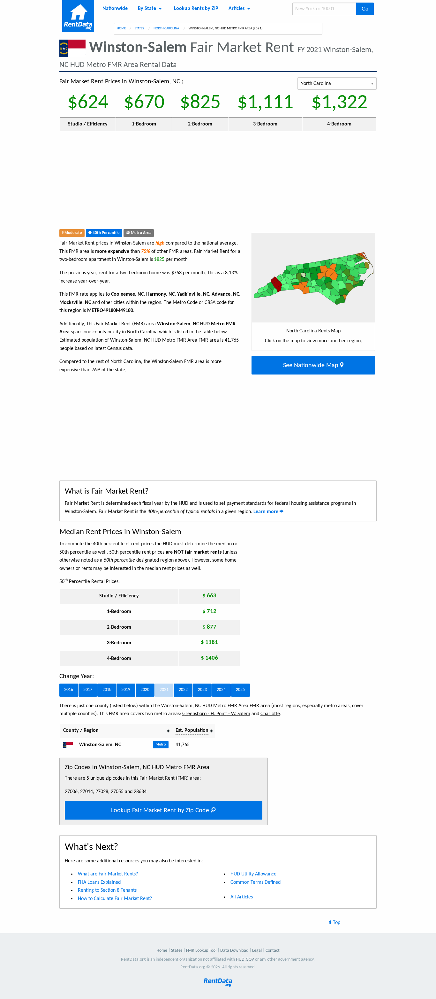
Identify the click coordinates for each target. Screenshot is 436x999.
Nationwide (115, 8)
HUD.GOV (245, 959)
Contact (273, 950)
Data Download (234, 950)
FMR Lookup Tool (201, 950)
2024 (221, 689)
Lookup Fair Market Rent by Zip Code (161, 810)
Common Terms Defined (255, 882)
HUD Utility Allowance (253, 874)
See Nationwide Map (311, 365)
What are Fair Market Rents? (108, 874)
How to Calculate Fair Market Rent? (115, 898)
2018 (106, 689)
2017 (87, 689)
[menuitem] (115, 9)
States (140, 28)
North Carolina (167, 28)
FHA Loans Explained (99, 882)
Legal (257, 950)
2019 (125, 689)
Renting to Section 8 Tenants (107, 890)
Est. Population (192, 730)
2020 (144, 689)
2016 (68, 689)
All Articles (241, 897)
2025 (240, 689)
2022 (183, 689)
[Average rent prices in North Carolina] (70, 744)
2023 (202, 689)
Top (336, 922)
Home (121, 28)
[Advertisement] (178, 181)
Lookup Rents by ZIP (196, 8)
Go (365, 8)
